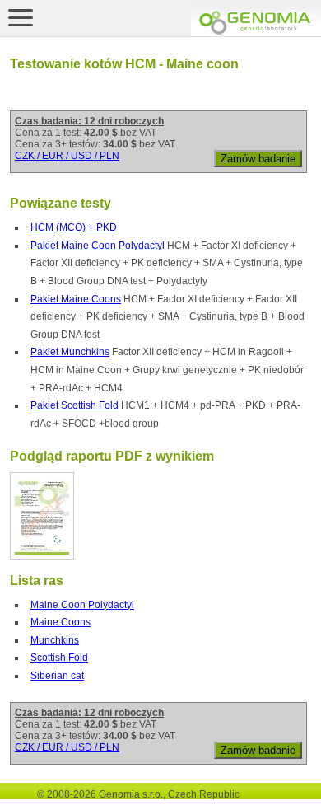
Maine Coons (60, 622)
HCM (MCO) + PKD (73, 227)
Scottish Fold (59, 657)
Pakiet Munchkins (69, 352)
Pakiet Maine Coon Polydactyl (97, 245)
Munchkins (54, 640)
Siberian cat (57, 675)
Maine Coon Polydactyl (82, 605)
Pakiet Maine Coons (75, 299)
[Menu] (20, 17)
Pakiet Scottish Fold (74, 405)
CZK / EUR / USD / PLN (67, 156)
